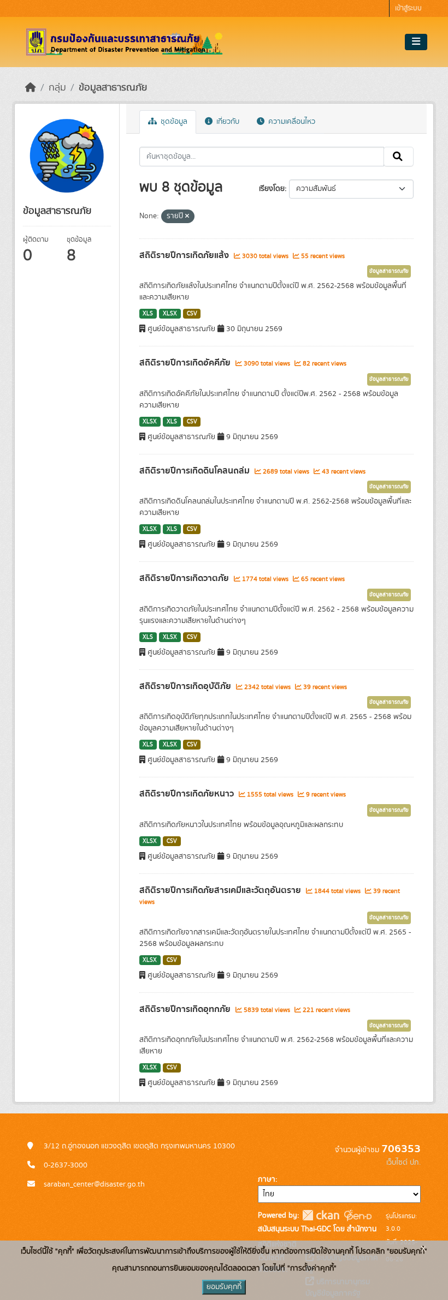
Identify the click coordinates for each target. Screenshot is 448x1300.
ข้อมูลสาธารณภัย (113, 88)
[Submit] (399, 156)
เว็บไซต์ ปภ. (403, 1162)
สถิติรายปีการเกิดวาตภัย (185, 578)
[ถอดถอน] (187, 216)
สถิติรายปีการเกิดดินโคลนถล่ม (195, 471)
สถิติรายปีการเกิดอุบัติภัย (186, 686)
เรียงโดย (272, 188)
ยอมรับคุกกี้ (224, 1286)
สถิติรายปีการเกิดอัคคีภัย (186, 363)
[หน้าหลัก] (30, 88)
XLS (148, 313)
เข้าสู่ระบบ (408, 8)
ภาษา (266, 1179)
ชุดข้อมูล (172, 121)
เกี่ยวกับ (226, 121)
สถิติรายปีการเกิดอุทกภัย (186, 1009)
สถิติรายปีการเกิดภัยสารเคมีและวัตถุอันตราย (221, 890)
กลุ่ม (57, 88)
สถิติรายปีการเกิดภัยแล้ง (185, 255)
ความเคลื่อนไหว (290, 121)
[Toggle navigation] (416, 42)
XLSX (170, 313)
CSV (192, 313)
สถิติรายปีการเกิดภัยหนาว (187, 794)
